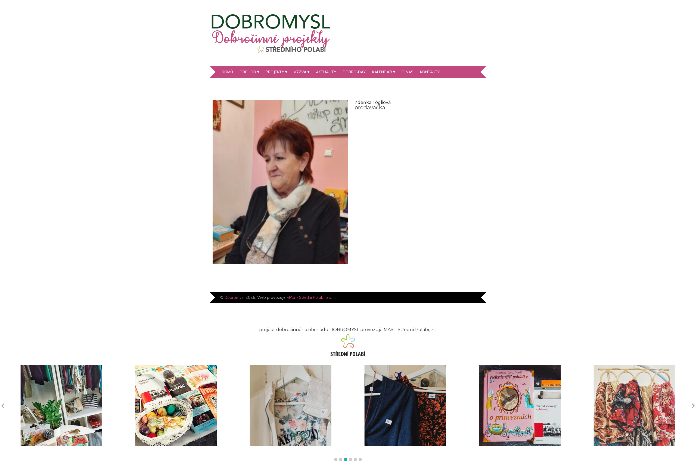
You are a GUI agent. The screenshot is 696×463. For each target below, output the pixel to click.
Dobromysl (234, 297)
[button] (335, 459)
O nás (408, 71)
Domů (227, 71)
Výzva (300, 71)
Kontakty (430, 71)
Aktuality (326, 71)
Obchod (248, 71)
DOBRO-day (354, 71)
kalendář (382, 71)
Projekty (275, 71)
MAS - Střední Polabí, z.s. (309, 297)
